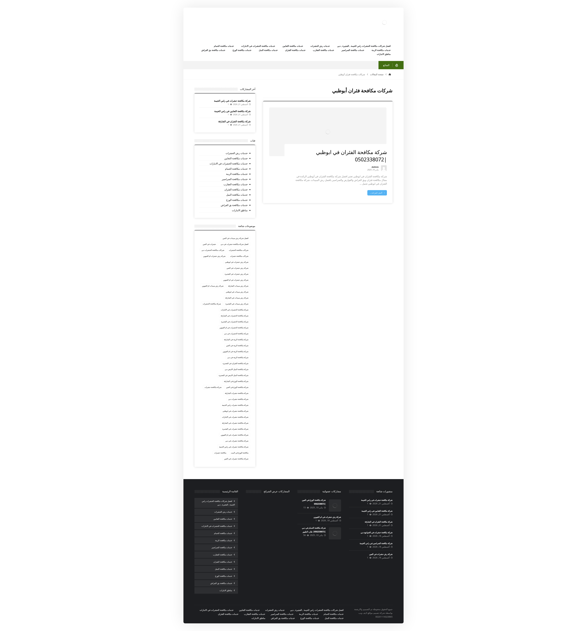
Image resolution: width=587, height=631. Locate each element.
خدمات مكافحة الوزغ (236, 200)
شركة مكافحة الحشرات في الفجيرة (234, 321)
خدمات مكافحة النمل (236, 194)
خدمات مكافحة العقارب (235, 184)
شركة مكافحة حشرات (213, 387)
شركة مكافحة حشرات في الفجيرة (235, 429)
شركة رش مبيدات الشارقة (238, 286)
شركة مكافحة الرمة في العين (237, 345)
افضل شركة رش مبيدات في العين (235, 238)
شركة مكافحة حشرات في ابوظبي (235, 411)
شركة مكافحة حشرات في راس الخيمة (232, 100)
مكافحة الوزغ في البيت (239, 452)
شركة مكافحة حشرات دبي (238, 399)
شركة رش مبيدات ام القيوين (212, 286)
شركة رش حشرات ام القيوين (214, 256)
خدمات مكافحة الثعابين (235, 158)
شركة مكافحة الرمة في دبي (237, 357)
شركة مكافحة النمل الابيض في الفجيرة (233, 375)
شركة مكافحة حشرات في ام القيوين (234, 435)
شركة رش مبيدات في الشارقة (236, 297)
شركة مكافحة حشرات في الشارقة (235, 423)
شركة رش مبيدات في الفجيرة (236, 303)
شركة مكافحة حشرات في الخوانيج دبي (377, 532)
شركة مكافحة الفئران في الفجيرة (235, 363)
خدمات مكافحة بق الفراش (234, 205)
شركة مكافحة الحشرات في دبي (236, 333)
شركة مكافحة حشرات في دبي (236, 441)
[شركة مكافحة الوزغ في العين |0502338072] (335, 505)
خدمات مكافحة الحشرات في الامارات (228, 163)
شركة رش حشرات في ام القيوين (235, 280)
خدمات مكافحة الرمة (236, 174)
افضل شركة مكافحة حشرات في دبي (234, 244)
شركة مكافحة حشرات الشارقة (236, 393)
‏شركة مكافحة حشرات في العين (236, 458)
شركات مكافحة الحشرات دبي (212, 250)
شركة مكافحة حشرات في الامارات (235, 417)
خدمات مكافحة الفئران (235, 189)
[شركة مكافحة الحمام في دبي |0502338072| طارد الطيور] (335, 533)
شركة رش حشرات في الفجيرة (236, 274)
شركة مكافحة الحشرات (212, 303)
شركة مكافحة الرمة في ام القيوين (235, 351)
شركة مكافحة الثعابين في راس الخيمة (232, 111)
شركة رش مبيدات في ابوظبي (237, 292)
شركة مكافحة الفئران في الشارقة (234, 121)
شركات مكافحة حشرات (239, 256)
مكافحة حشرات (220, 452)
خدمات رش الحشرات (236, 153)
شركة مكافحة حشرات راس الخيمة (235, 405)
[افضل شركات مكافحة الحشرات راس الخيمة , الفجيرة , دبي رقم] (384, 22)
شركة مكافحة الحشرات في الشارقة (234, 315)
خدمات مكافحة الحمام (236, 168)
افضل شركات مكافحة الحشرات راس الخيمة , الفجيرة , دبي (218, 503)
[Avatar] (384, 168)
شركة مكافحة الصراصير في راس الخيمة (376, 543)
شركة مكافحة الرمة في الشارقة (236, 339)
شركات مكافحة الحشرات (238, 250)
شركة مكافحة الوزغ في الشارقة (236, 381)
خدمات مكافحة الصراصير (234, 179)
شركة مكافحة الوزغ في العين (237, 387)
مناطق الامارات (239, 210)
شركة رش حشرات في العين (237, 268)
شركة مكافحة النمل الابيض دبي (236, 369)
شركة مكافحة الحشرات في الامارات (234, 309)
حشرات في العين (209, 244)
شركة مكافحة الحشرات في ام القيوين (234, 327)
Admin (375, 167)
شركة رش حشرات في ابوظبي (236, 262)
